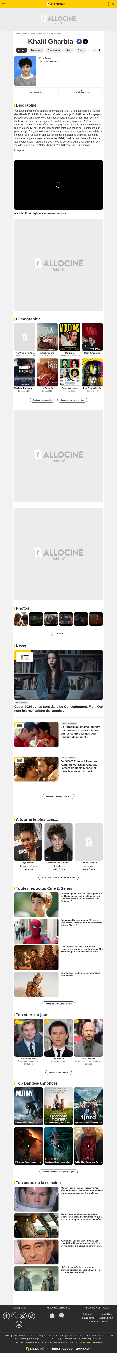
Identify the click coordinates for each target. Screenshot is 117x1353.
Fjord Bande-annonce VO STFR (88, 1123)
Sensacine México (97, 1321)
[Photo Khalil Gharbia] (21, 619)
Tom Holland (58, 1058)
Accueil (18, 34)
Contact (7, 1335)
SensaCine (106, 1314)
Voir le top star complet (59, 1072)
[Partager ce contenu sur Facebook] (79, 41)
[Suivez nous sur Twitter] (15, 1315)
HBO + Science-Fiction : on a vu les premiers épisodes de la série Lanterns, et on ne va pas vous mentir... (80, 1269)
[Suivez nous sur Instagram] (24, 1315)
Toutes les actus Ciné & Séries (58, 1004)
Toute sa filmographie (42, 400)
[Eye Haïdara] (28, 842)
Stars (25, 34)
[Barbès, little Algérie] (24, 372)
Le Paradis (47, 388)
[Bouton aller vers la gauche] (94, 50)
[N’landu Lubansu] (89, 842)
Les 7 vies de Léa (92, 388)
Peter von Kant (70, 388)
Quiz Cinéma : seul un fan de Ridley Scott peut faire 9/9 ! (80, 974)
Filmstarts (88, 1314)
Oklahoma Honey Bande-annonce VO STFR (59, 1123)
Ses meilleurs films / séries (72, 400)
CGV (62, 1335)
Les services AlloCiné (71, 1339)
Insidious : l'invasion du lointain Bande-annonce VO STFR (59, 1162)
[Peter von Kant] (69, 372)
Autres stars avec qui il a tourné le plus (58, 877)
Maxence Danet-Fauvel (58, 862)
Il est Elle (58, 866)
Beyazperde (88, 1317)
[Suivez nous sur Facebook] (7, 1315)
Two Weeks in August (24, 353)
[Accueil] (56, 4)
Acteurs (32, 34)
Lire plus (19, 150)
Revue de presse (36, 1339)
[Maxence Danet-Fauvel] (58, 842)
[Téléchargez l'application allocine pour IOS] (53, 1315)
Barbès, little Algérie (24, 388)
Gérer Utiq (86, 1339)
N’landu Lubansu (89, 862)
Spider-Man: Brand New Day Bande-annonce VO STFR (89, 1162)
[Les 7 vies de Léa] (92, 372)
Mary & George (92, 353)
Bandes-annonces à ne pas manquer (58, 1172)
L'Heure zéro (47, 353)
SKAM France (58, 869)
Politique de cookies (75, 1335)
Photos (22, 608)
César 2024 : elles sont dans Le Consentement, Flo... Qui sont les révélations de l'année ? (58, 709)
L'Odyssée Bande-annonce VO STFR (29, 1162)
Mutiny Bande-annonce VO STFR (29, 1123)
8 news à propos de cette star (58, 796)
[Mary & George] (92, 337)
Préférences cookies (94, 1335)
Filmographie (28, 319)
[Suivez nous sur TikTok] (32, 1315)
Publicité (47, 1335)
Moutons (69, 353)
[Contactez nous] (19, 1324)
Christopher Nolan (28, 1058)
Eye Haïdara (28, 862)
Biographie (26, 105)
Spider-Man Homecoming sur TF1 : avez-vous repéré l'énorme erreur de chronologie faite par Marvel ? (81, 922)
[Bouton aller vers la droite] (99, 50)
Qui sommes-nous (20, 1335)
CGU (55, 1335)
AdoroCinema (106, 1317)
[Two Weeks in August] (24, 337)
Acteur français (43, 34)
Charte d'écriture (52, 1339)
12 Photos (58, 633)
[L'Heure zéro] (47, 337)
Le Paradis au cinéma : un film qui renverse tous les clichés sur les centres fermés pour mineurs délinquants (80, 732)
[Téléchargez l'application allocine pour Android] (63, 1315)
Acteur (48, 58)
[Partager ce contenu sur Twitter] (85, 41)
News (21, 646)
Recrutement (35, 1335)
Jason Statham (89, 1058)
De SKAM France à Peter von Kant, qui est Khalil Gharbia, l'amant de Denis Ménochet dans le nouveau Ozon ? (79, 766)
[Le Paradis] (47, 372)
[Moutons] (69, 337)
